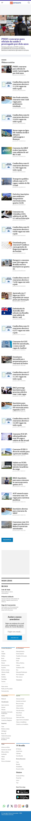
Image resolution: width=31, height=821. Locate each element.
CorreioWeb (4, 695)
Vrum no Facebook (6, 761)
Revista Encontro (20, 759)
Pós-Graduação (20, 674)
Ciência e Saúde (5, 672)
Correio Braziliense (6, 648)
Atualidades (19, 766)
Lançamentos (19, 705)
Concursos (19, 680)
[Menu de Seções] (2, 2)
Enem (17, 660)
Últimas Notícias (20, 663)
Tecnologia (4, 679)
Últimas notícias (8, 62)
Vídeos (3, 756)
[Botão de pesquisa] (29, 2)
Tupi (17, 782)
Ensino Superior (20, 653)
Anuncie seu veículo (6, 749)
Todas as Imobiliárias (21, 722)
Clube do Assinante (6, 735)
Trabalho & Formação (21, 656)
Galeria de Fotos (20, 717)
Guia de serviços (20, 710)
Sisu (17, 670)
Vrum (2, 744)
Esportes (3, 667)
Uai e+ (17, 780)
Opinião (3, 674)
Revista (18, 764)
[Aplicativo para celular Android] (22, 797)
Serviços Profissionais (6, 718)
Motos (3, 759)
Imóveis (3, 707)
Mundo (3, 663)
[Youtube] (19, 806)
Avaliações (4, 754)
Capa (2, 651)
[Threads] (27, 806)
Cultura (18, 665)
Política (3, 656)
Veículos (3, 709)
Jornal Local (19, 751)
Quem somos (4, 686)
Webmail (3, 699)
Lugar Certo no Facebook (22, 719)
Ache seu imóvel (20, 699)
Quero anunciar (5, 705)
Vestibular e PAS (20, 667)
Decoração (19, 715)
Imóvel (18, 695)
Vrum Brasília (19, 756)
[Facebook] (7, 806)
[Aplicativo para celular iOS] (22, 792)
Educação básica (20, 651)
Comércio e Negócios (6, 720)
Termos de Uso (5, 691)
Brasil (2, 658)
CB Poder (18, 753)
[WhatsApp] (4, 806)
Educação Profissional (21, 672)
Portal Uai (18, 778)
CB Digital (3, 731)
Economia (3, 660)
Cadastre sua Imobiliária (22, 724)
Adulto (3, 715)
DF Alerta (18, 749)
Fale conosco (19, 677)
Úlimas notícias (20, 708)
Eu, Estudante (20, 648)
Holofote (3, 677)
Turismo (3, 681)
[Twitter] (11, 806)
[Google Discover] (23, 806)
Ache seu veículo (5, 747)
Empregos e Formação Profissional (6, 712)
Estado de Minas (20, 775)
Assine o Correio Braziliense (5, 738)
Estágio (18, 658)
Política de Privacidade (6, 688)
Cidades (3, 653)
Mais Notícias (7, 540)
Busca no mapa (20, 703)
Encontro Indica (20, 769)
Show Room (19, 712)
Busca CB (3, 733)
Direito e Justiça (5, 670)
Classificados (4, 702)
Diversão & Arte (5, 665)
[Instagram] (15, 806)
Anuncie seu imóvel (21, 701)
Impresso (3, 723)
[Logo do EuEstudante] (15, 2)
